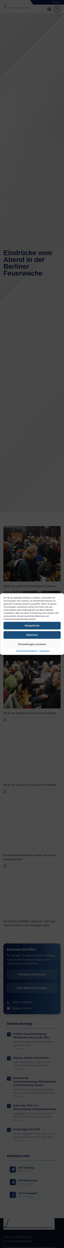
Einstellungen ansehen (32, 644)
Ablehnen (32, 634)
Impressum (44, 650)
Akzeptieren (32, 625)
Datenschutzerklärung (27, 650)
